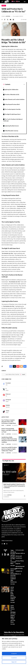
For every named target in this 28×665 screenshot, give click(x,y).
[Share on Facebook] (4, 19)
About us (18, 574)
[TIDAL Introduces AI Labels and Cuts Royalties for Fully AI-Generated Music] (5, 552)
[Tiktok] (14, 411)
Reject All (14, 662)
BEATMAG (8, 16)
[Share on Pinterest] (17, 366)
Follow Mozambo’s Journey (11, 130)
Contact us (19, 571)
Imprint (18, 563)
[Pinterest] (14, 394)
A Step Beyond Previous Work (12, 104)
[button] (13, 19)
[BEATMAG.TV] (6, 1)
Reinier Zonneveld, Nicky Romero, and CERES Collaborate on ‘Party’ (10, 430)
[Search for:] (13, 374)
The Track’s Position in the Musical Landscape (12, 120)
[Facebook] (14, 383)
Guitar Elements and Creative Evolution (14, 99)
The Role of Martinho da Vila (12, 94)
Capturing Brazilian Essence (12, 125)
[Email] (10, 19)
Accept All (14, 653)
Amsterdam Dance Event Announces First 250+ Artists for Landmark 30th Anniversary (13, 575)
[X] (14, 389)
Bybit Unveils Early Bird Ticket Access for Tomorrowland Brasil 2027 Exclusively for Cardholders (14, 486)
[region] (14, 650)
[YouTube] (4, 544)
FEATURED (12, 565)
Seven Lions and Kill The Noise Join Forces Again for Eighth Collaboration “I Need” (9, 449)
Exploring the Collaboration (11, 89)
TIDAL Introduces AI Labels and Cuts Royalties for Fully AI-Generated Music (13, 557)
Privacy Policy (20, 561)
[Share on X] (7, 19)
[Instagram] (14, 400)
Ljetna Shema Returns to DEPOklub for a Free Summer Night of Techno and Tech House (12, 614)
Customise (14, 657)
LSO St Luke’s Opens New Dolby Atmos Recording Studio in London (13, 594)
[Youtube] (14, 406)
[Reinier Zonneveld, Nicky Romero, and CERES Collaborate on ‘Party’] (22, 431)
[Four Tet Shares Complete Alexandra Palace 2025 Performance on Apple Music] (22, 422)
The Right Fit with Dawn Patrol (12, 114)
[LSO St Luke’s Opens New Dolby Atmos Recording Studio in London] (5, 589)
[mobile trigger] (3, 1)
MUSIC (3, 5)
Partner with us (20, 553)
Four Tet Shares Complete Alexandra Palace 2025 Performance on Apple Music (9, 421)
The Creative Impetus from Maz (13, 109)
